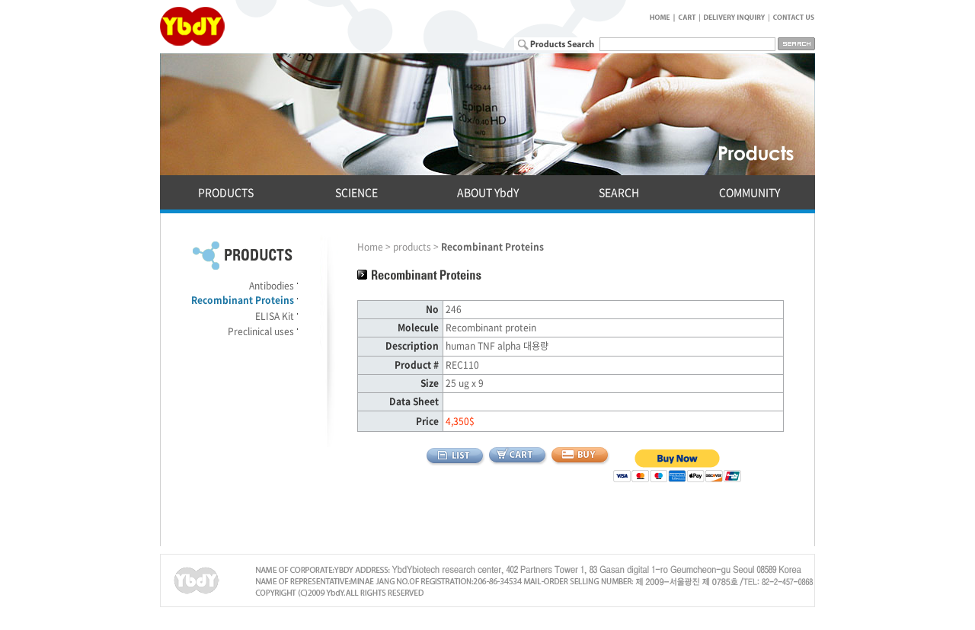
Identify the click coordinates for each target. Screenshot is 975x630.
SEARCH (619, 192)
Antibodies (271, 286)
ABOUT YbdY (488, 192)
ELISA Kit (274, 316)
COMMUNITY (749, 192)
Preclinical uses (261, 331)
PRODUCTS (226, 192)
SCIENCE (356, 192)
